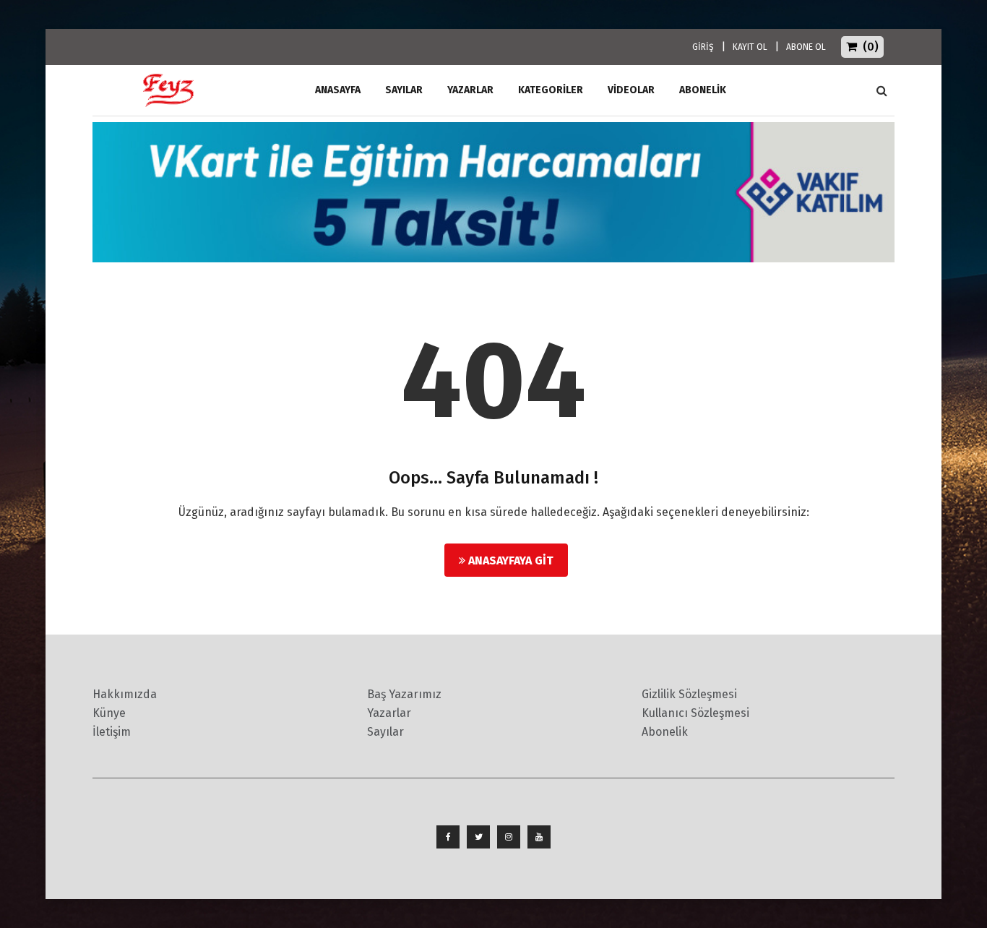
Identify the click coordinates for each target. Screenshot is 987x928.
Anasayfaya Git (509, 560)
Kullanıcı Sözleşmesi (695, 713)
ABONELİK (702, 90)
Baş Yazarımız (404, 694)
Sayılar (404, 90)
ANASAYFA (338, 90)
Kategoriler (550, 90)
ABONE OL (806, 47)
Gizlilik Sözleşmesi (689, 694)
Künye (109, 713)
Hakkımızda (124, 694)
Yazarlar (470, 90)
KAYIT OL (750, 47)
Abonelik (665, 732)
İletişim (111, 732)
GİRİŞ (703, 47)
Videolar (631, 90)
